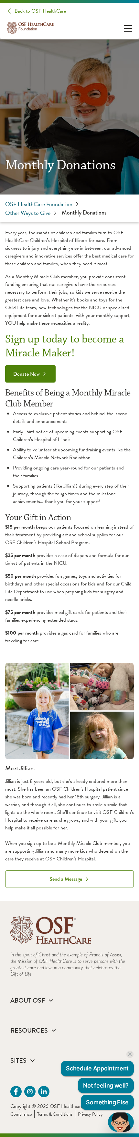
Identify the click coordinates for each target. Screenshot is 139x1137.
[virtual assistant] (121, 1122)
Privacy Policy (90, 1114)
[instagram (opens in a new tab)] (30, 1091)
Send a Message (65, 879)
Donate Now (26, 374)
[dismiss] (130, 1054)
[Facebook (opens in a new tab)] (16, 1091)
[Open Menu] (128, 28)
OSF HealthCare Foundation (38, 204)
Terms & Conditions (54, 1114)
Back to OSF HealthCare (40, 11)
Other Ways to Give (27, 212)
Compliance (21, 1114)
